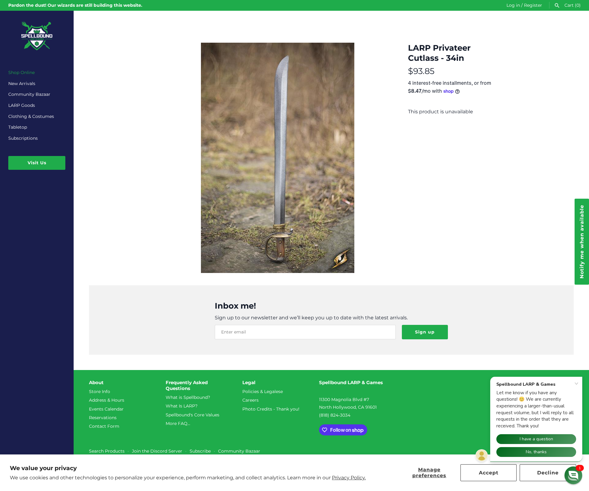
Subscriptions (23, 138)
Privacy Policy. (349, 478)
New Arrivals (21, 83)
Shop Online (21, 72)
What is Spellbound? (188, 397)
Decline (548, 473)
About (96, 382)
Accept (489, 473)
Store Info (99, 391)
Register (533, 5)
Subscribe (200, 451)
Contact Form (104, 426)
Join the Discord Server (157, 451)
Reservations (103, 417)
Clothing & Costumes (31, 116)
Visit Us (37, 163)
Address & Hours (106, 400)
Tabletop (17, 127)
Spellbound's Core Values (192, 414)
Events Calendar (106, 409)
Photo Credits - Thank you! (270, 409)
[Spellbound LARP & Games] (37, 36)
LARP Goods (21, 105)
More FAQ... (178, 423)
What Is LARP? (182, 405)
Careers (250, 400)
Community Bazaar (29, 94)
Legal (249, 382)
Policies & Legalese (262, 391)
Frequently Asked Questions (187, 385)
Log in (513, 5)
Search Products (107, 451)
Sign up (425, 332)
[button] (573, 475)
